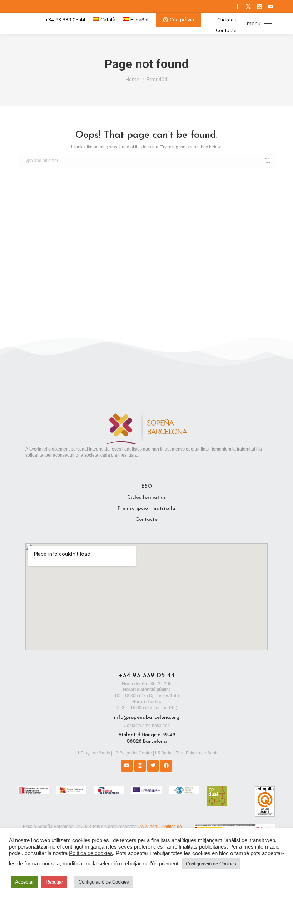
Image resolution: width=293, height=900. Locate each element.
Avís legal (148, 826)
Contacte (226, 30)
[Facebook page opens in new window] (237, 6)
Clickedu (227, 20)
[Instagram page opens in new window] (259, 6)
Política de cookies (91, 853)
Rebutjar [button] (54, 882)
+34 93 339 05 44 (65, 20)
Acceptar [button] (24, 882)
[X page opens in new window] (248, 6)
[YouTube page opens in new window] (270, 6)
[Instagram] (140, 765)
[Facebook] (166, 765)
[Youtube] (127, 765)
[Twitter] (153, 765)
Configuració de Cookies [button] (211, 863)
